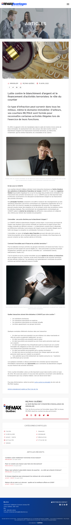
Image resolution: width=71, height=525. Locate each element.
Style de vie (42, 440)
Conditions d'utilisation (33, 520)
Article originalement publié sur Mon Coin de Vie (23, 389)
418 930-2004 (11, 510)
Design (8, 443)
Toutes (8, 431)
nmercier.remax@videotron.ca (18, 512)
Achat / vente (11, 437)
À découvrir (10, 434)
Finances (41, 431)
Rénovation (42, 437)
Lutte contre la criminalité (42, 382)
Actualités (10, 440)
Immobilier (14, 83)
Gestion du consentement (48, 520)
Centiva (39, 522)
